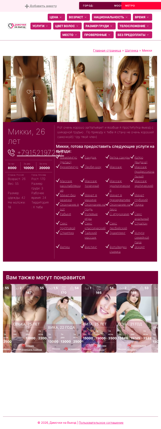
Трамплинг (117, 233)
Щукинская (74, 348)
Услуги (38, 26)
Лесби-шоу (93, 167)
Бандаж (90, 157)
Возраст (76, 17)
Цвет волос (65, 26)
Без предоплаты (131, 35)
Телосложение (132, 26)
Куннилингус (69, 167)
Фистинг (91, 247)
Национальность (109, 17)
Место (67, 35)
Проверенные (95, 35)
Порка (139, 204)
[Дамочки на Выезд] (17, 26)
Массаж (116, 167)
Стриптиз (67, 233)
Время (140, 17)
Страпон (140, 223)
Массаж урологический (120, 185)
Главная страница (107, 50)
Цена (54, 17)
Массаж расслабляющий (70, 185)
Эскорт (139, 247)
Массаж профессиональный (144, 171)
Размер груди (97, 26)
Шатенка (131, 50)
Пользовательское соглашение (101, 422)
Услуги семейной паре (141, 237)
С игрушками (119, 214)
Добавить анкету (43, 6)
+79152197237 (40, 152)
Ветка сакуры (120, 157)
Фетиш (65, 247)
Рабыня (65, 214)
